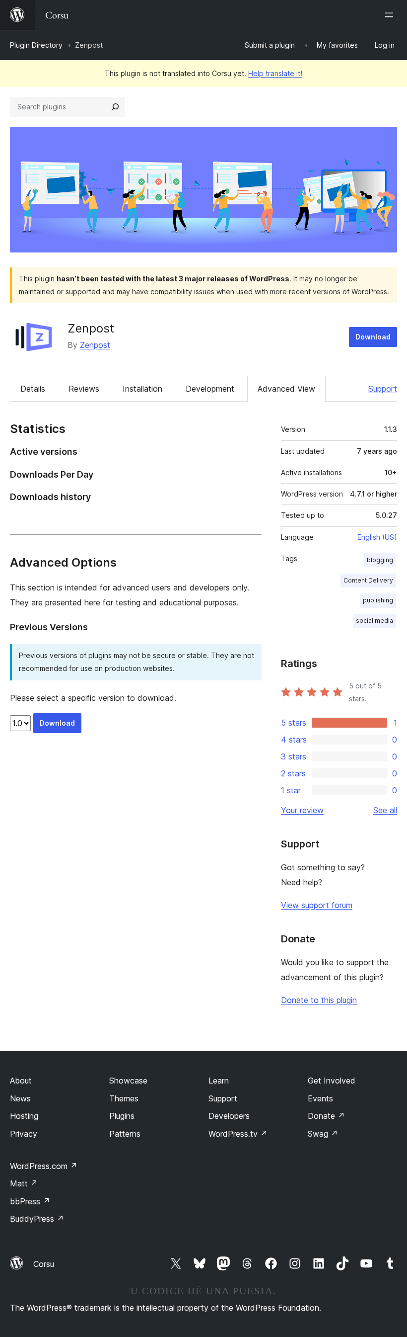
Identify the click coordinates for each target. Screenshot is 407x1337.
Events (320, 1098)
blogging (380, 560)
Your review (302, 810)
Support (382, 389)
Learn (218, 1081)
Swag (323, 1134)
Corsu (43, 1264)
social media (374, 620)
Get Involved (331, 1081)
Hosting (24, 1116)
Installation (142, 389)
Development (210, 389)
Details (32, 389)
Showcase (128, 1081)
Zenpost (91, 328)
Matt (24, 1183)
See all (385, 810)
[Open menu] (391, 15)
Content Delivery (368, 580)
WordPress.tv (238, 1134)
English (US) (377, 537)
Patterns (124, 1134)
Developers (229, 1116)
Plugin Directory (36, 45)
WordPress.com (43, 1166)
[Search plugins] (115, 107)
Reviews (83, 389)
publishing (378, 600)
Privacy (23, 1134)
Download (373, 337)
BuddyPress (37, 1219)
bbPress (30, 1201)
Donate (326, 1116)
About (21, 1081)
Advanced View (286, 389)
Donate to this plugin (319, 1000)
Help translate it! (275, 73)
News (20, 1098)
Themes (123, 1098)
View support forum (316, 905)
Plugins (122, 1116)
